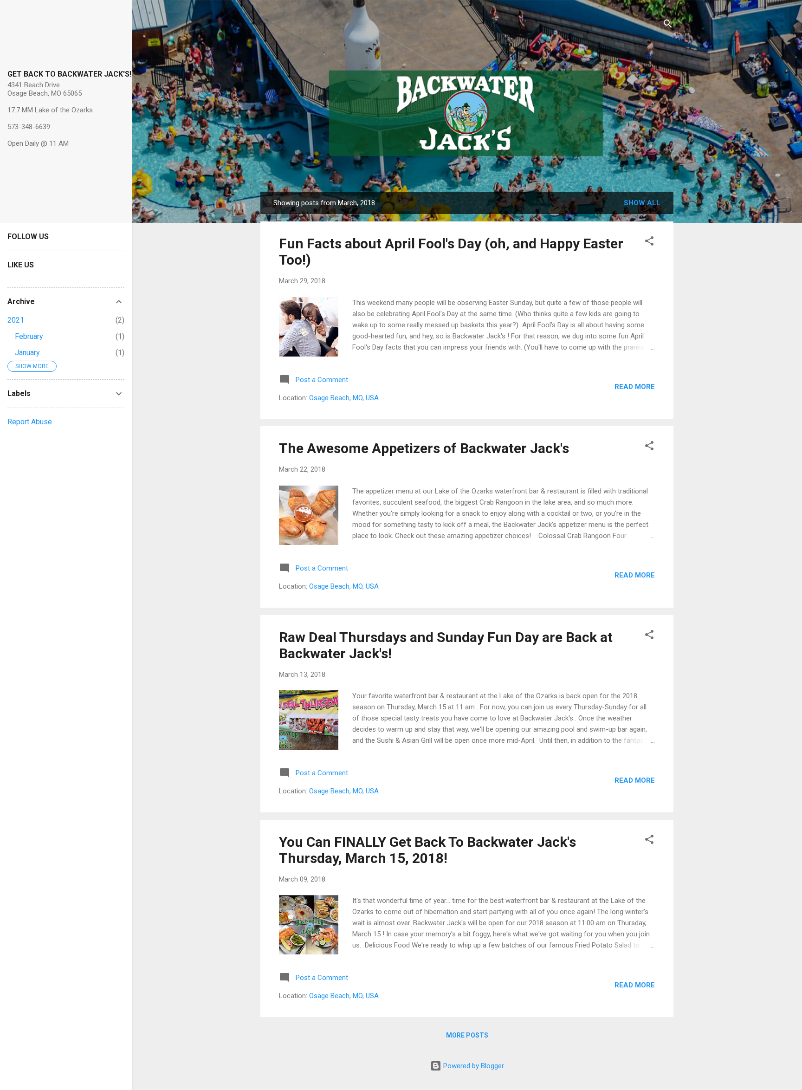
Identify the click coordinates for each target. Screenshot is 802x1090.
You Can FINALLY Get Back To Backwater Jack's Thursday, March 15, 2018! (427, 850)
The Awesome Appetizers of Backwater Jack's (424, 448)
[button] (649, 242)
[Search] (667, 25)
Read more (634, 387)
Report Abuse (29, 421)
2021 (15, 320)
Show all (642, 203)
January (27, 352)
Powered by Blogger (472, 1066)
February (29, 336)
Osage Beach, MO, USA (344, 398)
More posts (467, 1035)
